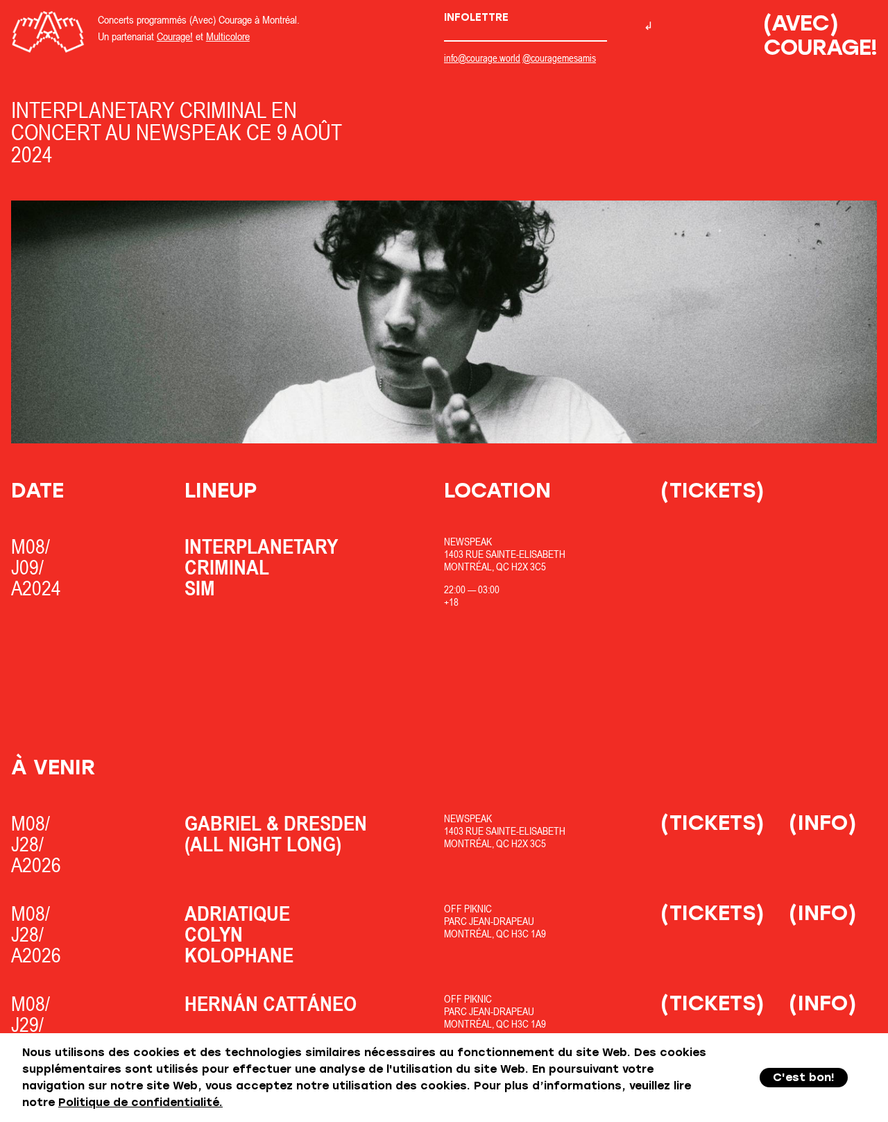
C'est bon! (804, 1077)
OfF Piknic (468, 909)
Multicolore (228, 36)
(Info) (823, 822)
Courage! (175, 36)
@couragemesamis (559, 58)
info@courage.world (482, 58)
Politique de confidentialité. (140, 1102)
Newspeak (468, 541)
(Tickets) (712, 490)
